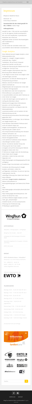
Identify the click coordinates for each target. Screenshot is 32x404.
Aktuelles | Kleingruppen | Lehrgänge (15, 229)
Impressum (12, 397)
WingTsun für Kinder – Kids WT (13, 233)
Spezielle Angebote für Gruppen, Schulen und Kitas (16, 241)
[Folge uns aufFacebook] (13, 393)
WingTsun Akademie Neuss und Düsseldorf (12, 2)
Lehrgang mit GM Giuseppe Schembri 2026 (14, 237)
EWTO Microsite (8, 246)
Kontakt (20, 397)
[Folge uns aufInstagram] (17, 393)
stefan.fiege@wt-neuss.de (11, 266)
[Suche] (26, 381)
